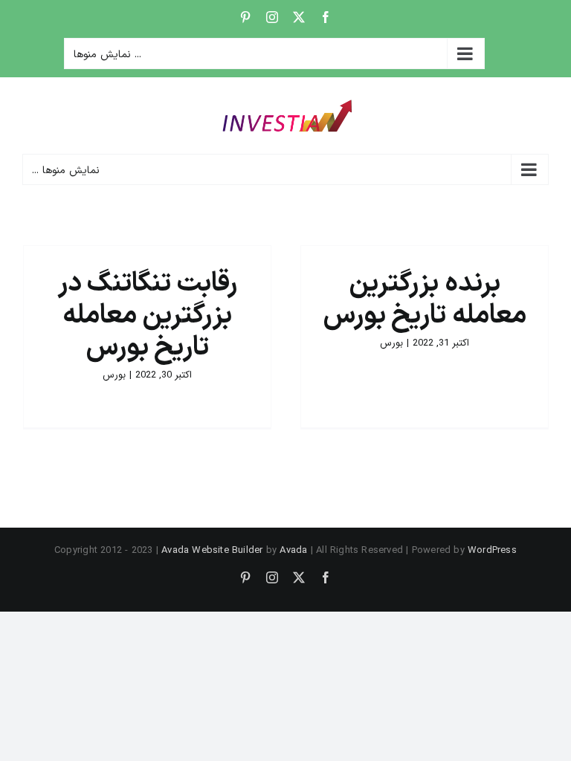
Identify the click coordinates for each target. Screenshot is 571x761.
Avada (293, 550)
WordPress (492, 550)
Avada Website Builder (211, 550)
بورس (391, 343)
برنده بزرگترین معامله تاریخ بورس (424, 300)
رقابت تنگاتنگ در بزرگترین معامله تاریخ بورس (147, 316)
